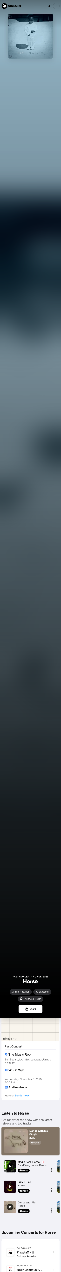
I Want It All (24, 1182)
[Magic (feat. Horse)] (10, 1166)
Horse (21, 1185)
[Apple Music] (43, 1143)
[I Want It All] (10, 1186)
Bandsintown (22, 1095)
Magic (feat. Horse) (29, 1162)
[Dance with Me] (10, 1207)
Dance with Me (27, 1202)
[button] (56, 6)
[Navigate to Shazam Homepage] (11, 6)
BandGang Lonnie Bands (32, 1165)
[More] (51, 1170)
